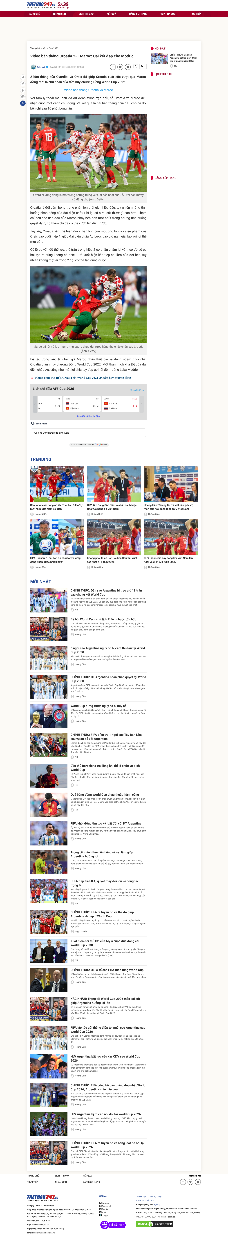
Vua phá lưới (168, 14)
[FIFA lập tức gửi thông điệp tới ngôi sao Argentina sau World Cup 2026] (48, 1038)
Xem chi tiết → (137, 390)
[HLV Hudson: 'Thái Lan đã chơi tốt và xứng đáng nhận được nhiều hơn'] (57, 537)
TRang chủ (33, 1176)
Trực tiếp (195, 14)
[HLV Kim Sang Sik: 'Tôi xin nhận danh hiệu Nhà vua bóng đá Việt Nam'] (114, 484)
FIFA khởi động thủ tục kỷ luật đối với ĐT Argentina (106, 823)
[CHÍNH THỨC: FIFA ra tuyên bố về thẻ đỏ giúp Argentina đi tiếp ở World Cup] (48, 922)
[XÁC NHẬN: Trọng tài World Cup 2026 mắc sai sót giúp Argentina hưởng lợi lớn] (48, 1009)
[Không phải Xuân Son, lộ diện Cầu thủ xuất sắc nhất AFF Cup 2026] (114, 537)
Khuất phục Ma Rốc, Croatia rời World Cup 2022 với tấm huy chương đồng (83, 377)
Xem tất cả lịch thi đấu (88, 416)
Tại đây (157, 1205)
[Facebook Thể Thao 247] (183, 1182)
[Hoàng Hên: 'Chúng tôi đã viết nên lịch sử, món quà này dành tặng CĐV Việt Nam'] (171, 484)
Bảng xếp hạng (138, 14)
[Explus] (88, 429)
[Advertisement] (114, 30)
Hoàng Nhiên (41, 514)
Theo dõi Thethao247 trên (82, 445)
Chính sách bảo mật (145, 1200)
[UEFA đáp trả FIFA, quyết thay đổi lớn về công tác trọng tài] (48, 891)
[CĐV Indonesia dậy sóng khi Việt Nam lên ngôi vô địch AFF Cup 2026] (171, 537)
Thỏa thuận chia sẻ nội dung (148, 1196)
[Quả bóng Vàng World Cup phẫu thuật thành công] (48, 805)
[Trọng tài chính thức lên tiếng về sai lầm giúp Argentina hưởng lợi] (48, 862)
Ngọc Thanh (81, 931)
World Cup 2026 (50, 48)
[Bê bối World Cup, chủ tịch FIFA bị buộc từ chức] (48, 629)
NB (175, 66)
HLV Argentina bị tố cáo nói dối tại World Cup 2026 (106, 1114)
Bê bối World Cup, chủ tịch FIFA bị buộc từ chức (103, 619)
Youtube (105, 1203)
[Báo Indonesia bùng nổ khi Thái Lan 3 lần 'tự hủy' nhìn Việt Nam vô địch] (57, 484)
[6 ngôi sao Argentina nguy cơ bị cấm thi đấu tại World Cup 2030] (48, 658)
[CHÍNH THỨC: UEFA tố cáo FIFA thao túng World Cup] (48, 980)
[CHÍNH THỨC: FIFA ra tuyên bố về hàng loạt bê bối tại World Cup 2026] (48, 1153)
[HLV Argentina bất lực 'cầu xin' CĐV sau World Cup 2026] (48, 1066)
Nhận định (59, 14)
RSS (103, 1212)
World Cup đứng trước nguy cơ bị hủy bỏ (99, 706)
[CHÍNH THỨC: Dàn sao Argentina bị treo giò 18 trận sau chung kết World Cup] (159, 59)
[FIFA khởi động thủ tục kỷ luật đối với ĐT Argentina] (48, 833)
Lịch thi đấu (86, 14)
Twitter (105, 1209)
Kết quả (111, 14)
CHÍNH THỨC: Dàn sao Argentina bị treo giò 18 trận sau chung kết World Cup (183, 58)
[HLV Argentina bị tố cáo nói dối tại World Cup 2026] (48, 1124)
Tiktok (105, 1216)
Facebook (106, 1206)
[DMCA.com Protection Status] (155, 1224)
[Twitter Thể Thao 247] (190, 1182)
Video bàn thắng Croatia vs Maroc (88, 90)
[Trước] (35, 404)
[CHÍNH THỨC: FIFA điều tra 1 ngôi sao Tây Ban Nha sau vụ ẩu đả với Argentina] (48, 745)
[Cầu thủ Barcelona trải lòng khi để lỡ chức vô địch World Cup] (48, 776)
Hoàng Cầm (154, 514)
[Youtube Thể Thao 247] (198, 1182)
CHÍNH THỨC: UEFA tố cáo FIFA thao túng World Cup (107, 970)
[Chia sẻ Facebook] (113, 67)
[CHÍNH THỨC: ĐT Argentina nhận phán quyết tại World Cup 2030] (48, 687)
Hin (76, 785)
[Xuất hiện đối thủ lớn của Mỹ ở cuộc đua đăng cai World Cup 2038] (48, 951)
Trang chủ (33, 14)
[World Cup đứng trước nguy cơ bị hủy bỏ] (48, 716)
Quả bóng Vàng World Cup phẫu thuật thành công (105, 794)
